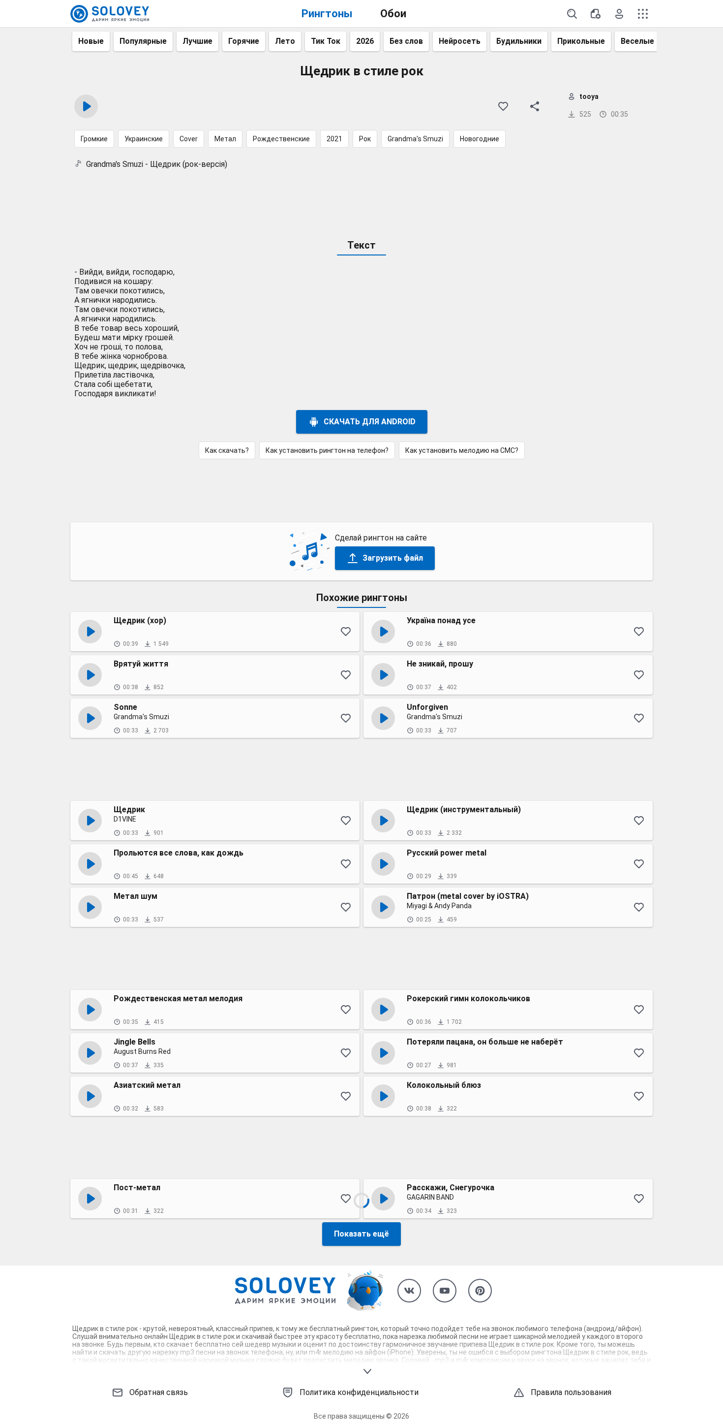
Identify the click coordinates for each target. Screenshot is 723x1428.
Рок (365, 139)
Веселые (637, 41)
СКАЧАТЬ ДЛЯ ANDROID (370, 421)
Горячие (243, 41)
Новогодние (479, 139)
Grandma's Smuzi (415, 139)
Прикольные (581, 41)
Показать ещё (361, 1233)
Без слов (406, 41)
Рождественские (281, 139)
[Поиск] (572, 14)
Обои (393, 13)
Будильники (519, 41)
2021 (334, 139)
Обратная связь (158, 1392)
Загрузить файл (392, 558)
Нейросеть (460, 41)
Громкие (94, 139)
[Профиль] (619, 14)
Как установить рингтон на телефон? (327, 450)
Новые (91, 41)
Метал (225, 139)
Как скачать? (227, 450)
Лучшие (197, 41)
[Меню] (643, 14)
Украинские (143, 139)
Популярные (143, 41)
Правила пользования (571, 1392)
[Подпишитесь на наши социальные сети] (409, 1290)
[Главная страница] (109, 14)
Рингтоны (327, 13)
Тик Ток (325, 41)
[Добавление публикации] (595, 14)
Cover (189, 139)
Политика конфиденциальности (359, 1392)
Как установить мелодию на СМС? (461, 450)
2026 (365, 41)
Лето (285, 41)
